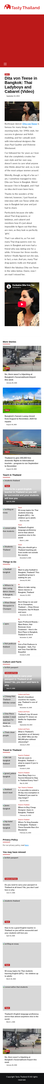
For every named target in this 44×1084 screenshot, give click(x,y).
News (7, 74)
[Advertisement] (22, 37)
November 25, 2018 (26, 615)
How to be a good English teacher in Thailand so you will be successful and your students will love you (21, 930)
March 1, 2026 (24, 540)
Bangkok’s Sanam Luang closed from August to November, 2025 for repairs (21, 419)
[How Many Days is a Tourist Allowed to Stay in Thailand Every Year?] (9, 778)
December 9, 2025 (25, 558)
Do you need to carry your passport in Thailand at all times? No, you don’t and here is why (21, 887)
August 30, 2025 (11, 424)
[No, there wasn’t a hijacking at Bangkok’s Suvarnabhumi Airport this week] (22, 358)
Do (19, 567)
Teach (7, 486)
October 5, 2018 (25, 655)
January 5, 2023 (25, 744)
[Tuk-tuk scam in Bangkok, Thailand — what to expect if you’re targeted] (9, 762)
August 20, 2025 (11, 469)
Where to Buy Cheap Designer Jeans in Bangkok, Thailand (27, 810)
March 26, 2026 (24, 520)
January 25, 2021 (25, 580)
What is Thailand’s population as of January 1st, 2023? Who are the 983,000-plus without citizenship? (28, 737)
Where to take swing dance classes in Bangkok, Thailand (26, 589)
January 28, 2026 (11, 383)
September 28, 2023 (26, 725)
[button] (5, 64)
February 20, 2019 (25, 815)
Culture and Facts (11, 673)
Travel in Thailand (23, 755)
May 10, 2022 (24, 783)
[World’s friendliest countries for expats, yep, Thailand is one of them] (9, 701)
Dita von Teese (29, 124)
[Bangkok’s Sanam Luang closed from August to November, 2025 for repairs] (22, 400)
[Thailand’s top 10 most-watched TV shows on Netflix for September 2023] (9, 718)
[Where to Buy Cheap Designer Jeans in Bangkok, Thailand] (9, 810)
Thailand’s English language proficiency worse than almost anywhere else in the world (27, 532)
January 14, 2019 (25, 595)
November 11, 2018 (26, 637)
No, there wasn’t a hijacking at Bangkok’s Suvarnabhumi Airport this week (20, 377)
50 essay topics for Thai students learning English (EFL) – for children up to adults (21, 973)
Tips (19, 787)
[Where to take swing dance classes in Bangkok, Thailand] (9, 590)
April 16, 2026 (10, 501)
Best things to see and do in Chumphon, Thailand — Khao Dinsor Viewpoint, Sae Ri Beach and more (28, 607)
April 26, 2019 (24, 800)
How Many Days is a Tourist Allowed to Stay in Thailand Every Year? (28, 777)
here (26, 845)
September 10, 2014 (13, 96)
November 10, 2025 (26, 707)
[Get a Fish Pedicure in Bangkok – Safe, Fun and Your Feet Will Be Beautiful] (9, 648)
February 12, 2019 (25, 832)
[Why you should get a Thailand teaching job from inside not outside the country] (9, 551)
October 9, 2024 (25, 768)
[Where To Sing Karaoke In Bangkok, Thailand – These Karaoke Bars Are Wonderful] (9, 826)
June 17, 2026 (10, 688)
